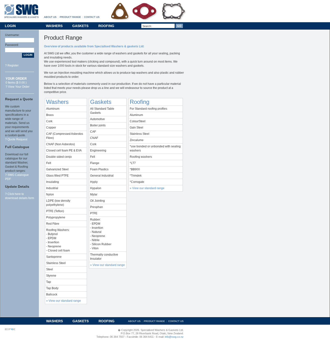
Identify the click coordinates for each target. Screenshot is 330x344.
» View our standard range (63, 300)
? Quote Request (16, 139)
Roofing (139, 102)
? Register (12, 65)
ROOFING (106, 26)
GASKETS (80, 26)
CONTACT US (92, 17)
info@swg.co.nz (174, 336)
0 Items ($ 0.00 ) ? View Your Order (17, 82)
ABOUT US (50, 17)
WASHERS (54, 26)
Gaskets (100, 102)
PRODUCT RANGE (70, 17)
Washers (57, 102)
